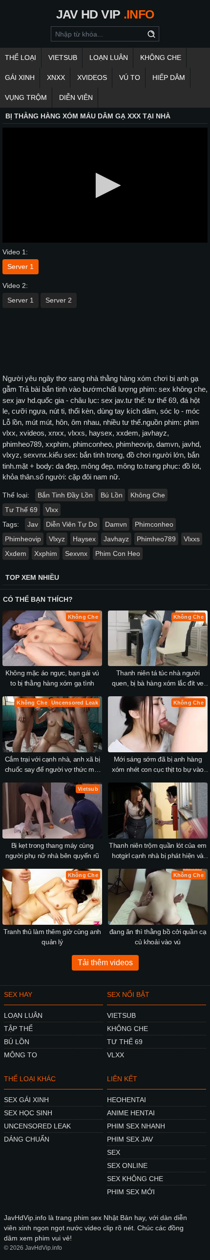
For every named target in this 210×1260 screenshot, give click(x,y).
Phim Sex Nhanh (136, 1126)
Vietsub (62, 57)
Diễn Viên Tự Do (71, 524)
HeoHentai (126, 1100)
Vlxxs (192, 539)
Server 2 (58, 300)
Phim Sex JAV (130, 1139)
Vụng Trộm (26, 97)
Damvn (116, 524)
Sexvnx (76, 553)
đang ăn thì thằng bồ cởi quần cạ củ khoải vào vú (158, 937)
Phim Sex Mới (131, 1192)
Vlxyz (57, 539)
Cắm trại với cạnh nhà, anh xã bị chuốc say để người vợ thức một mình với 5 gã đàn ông (52, 765)
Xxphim (45, 553)
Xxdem (15, 553)
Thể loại (20, 57)
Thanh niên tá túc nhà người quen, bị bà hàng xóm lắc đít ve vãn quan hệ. (158, 678)
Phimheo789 (156, 539)
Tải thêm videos (105, 962)
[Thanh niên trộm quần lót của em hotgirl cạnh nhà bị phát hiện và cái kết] (158, 811)
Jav (32, 524)
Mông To (20, 1055)
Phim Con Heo (117, 553)
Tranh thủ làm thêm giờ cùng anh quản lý (52, 937)
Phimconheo (154, 524)
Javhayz (116, 539)
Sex (113, 1152)
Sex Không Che (135, 1179)
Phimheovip (23, 539)
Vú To (129, 77)
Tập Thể (18, 1028)
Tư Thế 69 (21, 510)
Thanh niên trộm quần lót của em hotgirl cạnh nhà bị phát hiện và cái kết (158, 851)
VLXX (115, 1055)
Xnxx (56, 77)
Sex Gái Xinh (26, 1100)
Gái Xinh (20, 77)
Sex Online (127, 1165)
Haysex (84, 539)
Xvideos (92, 77)
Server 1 (20, 266)
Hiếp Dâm (168, 77)
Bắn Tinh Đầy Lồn (65, 495)
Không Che (160, 57)
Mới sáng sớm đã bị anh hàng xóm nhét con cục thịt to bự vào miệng (158, 765)
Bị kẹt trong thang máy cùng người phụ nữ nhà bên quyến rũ (52, 850)
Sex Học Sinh (28, 1113)
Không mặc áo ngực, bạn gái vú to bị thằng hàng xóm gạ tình (52, 678)
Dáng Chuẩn (26, 1139)
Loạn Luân (108, 57)
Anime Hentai (131, 1113)
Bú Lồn (112, 495)
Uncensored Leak (37, 1126)
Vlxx (51, 510)
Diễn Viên (76, 97)
